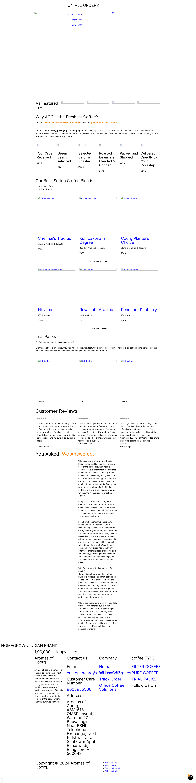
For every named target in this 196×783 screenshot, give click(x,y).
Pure (79, 14)
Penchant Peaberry (139, 309)
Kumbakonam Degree (92, 240)
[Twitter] (140, 695)
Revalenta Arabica (96, 309)
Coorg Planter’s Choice (135, 240)
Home (104, 666)
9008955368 (79, 689)
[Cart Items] (124, 13)
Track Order (110, 679)
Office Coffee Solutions (111, 687)
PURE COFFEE (144, 672)
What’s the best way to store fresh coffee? (97, 603)
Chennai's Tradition (56, 238)
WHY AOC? (109, 672)
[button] (98, 93)
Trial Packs (77, 20)
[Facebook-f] (134, 695)
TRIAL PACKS (143, 679)
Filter (70, 14)
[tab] (100, 186)
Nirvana (45, 309)
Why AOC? (77, 25)
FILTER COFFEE (146, 666)
